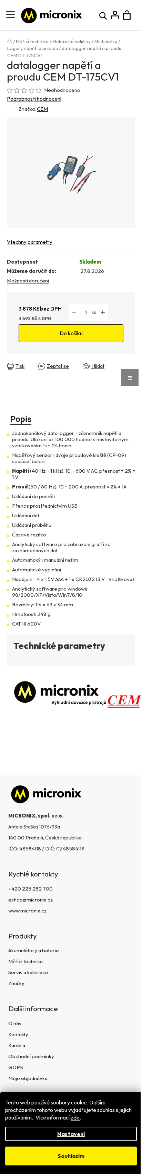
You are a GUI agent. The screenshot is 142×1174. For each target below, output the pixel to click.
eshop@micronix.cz (30, 899)
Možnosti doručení (28, 280)
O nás (14, 1023)
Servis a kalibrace (28, 972)
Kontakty (18, 1034)
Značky (16, 983)
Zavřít (15, 371)
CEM (42, 109)
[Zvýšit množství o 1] (103, 312)
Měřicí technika (25, 961)
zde (75, 1117)
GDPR (15, 1067)
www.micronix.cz (27, 910)
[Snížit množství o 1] (74, 312)
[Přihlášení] (115, 15)
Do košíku (71, 333)
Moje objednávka (28, 1078)
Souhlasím (71, 1155)
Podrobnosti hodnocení (34, 98)
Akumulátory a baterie (33, 950)
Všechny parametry (29, 242)
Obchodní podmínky (31, 1056)
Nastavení (71, 1133)
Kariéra (16, 1045)
